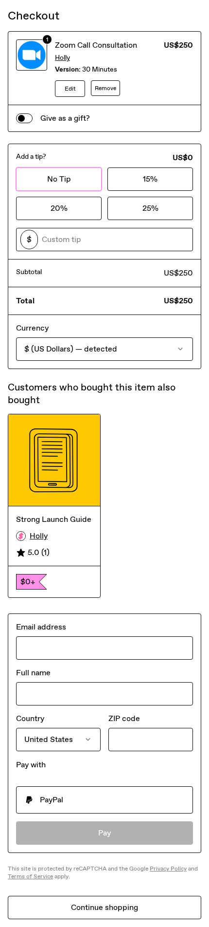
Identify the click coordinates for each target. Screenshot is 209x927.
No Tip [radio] (59, 179)
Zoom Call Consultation (96, 45)
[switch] (24, 118)
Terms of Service (30, 876)
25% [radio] (150, 208)
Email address (41, 626)
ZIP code (124, 718)
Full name (33, 672)
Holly (62, 58)
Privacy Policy (168, 868)
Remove (105, 88)
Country (30, 718)
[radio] (104, 800)
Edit (70, 88)
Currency (32, 328)
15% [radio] (150, 179)
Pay (104, 832)
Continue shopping (104, 907)
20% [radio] (59, 208)
